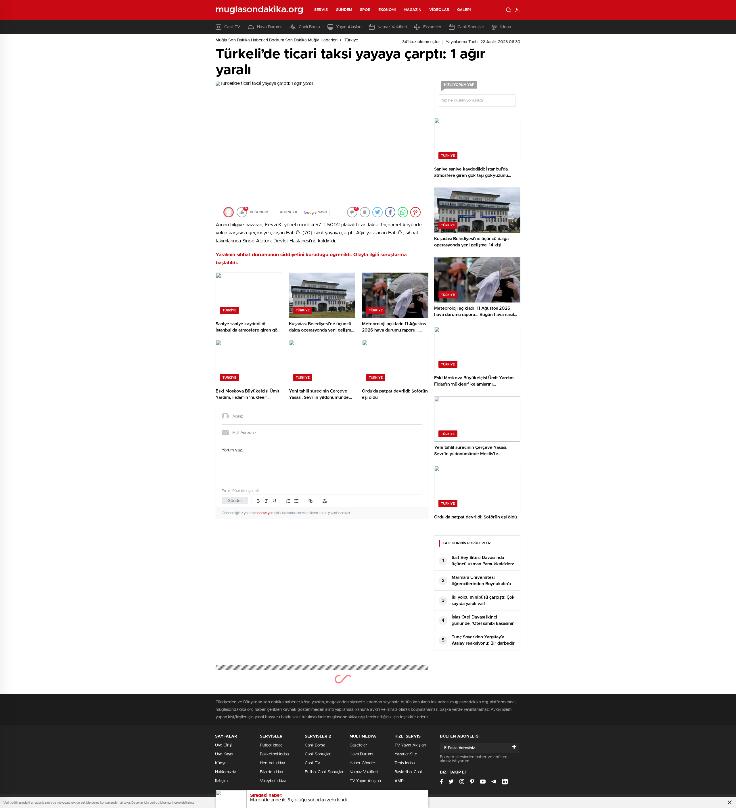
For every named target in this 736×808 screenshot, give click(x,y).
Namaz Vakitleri (392, 27)
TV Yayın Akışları (365, 781)
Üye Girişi (223, 745)
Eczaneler (432, 27)
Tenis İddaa (404, 763)
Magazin (412, 10)
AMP (399, 781)
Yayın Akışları (348, 27)
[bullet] (296, 500)
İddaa (505, 27)
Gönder (234, 501)
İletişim (221, 781)
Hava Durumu (270, 27)
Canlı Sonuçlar (470, 27)
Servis (321, 10)
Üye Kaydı (224, 754)
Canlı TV (232, 27)
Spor (365, 10)
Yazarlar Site (405, 754)
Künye (221, 763)
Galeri (464, 10)
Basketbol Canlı (408, 772)
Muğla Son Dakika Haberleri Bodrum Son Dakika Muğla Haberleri (277, 40)
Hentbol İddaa (272, 763)
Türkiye (351, 40)
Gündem (344, 10)
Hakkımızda (225, 772)
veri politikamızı (160, 802)
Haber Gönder (362, 763)
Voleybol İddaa (273, 781)
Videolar (439, 10)
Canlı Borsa (309, 27)
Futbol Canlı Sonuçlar (324, 772)
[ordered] (288, 500)
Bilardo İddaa (271, 772)
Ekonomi (387, 10)
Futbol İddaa (271, 745)
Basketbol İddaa (274, 754)
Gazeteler (358, 745)
